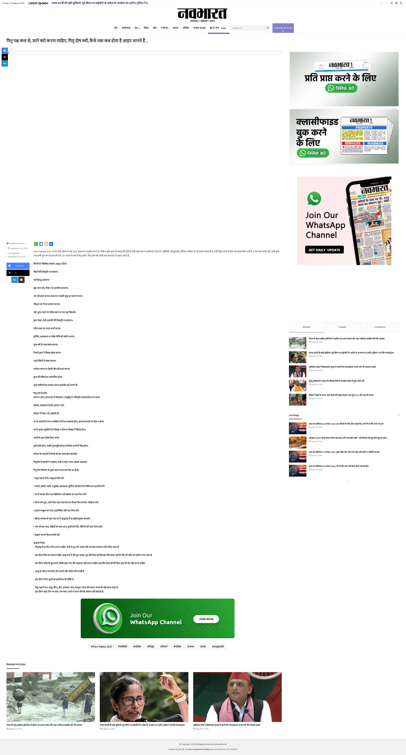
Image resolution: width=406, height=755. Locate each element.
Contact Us (173, 749)
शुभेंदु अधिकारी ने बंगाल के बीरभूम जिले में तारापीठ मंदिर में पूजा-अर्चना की (336, 381)
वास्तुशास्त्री (219, 647)
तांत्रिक (138, 647)
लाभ (204, 647)
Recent (306, 327)
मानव (191, 647)
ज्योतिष (186, 28)
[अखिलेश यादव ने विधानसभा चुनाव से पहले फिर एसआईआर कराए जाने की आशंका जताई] (237, 697)
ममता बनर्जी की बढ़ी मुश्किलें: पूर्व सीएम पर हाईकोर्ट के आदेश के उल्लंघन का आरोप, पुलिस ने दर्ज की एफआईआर (109, 3)
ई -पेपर (219, 28)
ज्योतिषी (123, 647)
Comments (380, 327)
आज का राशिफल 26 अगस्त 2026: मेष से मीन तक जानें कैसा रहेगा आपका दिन (338, 466)
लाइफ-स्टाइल (199, 28)
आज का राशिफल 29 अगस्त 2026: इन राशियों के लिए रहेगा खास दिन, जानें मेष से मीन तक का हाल (346, 424)
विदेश (146, 28)
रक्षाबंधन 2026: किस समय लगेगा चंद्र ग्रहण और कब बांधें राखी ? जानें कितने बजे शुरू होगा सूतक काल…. (349, 438)
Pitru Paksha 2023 (102, 647)
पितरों (164, 647)
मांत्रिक (178, 647)
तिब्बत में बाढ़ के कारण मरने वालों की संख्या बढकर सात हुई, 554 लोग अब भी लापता (341, 395)
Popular (342, 327)
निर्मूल (151, 647)
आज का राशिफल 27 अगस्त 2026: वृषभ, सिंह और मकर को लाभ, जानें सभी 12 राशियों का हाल (344, 452)
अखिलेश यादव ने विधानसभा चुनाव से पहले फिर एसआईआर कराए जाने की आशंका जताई (226, 725)
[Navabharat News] (203, 15)
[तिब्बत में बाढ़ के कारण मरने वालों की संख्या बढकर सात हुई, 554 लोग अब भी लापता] (297, 400)
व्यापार (175, 28)
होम (116, 28)
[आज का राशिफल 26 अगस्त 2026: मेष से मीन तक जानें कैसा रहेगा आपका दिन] (297, 471)
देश (136, 28)
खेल (155, 28)
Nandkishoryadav (16, 243)
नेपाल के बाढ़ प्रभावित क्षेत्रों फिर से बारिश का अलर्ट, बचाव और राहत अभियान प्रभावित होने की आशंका (44, 725)
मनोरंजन (164, 28)
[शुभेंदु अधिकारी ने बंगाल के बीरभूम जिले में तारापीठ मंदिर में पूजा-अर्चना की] (297, 385)
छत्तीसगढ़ (126, 28)
